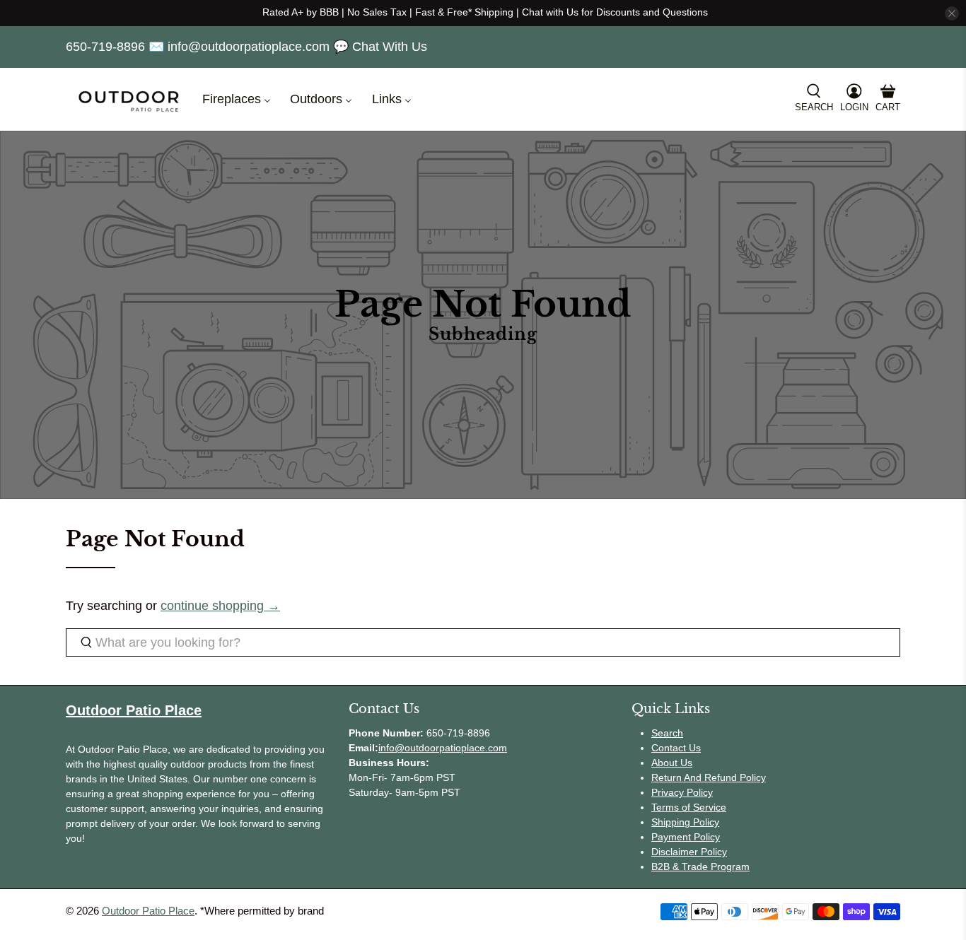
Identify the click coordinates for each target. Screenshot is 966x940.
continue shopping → (220, 606)
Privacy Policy (682, 792)
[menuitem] (235, 99)
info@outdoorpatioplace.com (442, 747)
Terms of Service (688, 807)
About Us (671, 762)
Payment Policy (685, 836)
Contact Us (676, 747)
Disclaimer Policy (689, 851)
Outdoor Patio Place (148, 911)
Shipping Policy (685, 822)
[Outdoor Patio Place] (129, 99)
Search (667, 733)
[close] (952, 13)
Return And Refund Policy (708, 777)
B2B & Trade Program (700, 866)
